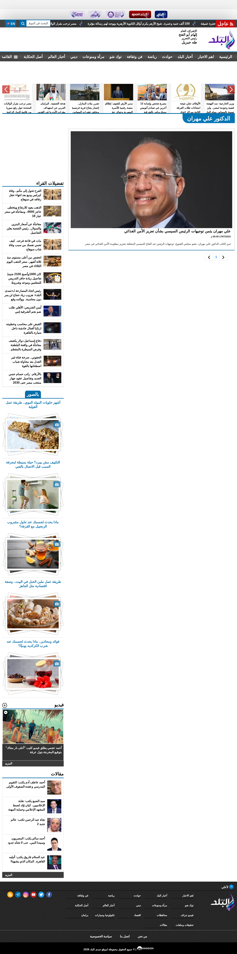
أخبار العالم (56, 57)
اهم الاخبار (206, 57)
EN (12, 23)
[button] (231, 89)
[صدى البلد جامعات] (115, 14)
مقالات (163, 924)
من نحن (142, 936)
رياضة (152, 57)
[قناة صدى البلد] (161, 14)
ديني (73, 57)
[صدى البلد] (221, 39)
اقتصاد (137, 915)
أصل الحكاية (33, 57)
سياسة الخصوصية (101, 936)
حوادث (167, 57)
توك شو (116, 57)
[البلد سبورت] (140, 14)
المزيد (8, 763)
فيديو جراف (187, 915)
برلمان (84, 915)
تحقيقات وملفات (184, 924)
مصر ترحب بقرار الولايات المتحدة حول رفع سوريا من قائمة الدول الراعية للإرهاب (88, 23)
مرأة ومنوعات (93, 57)
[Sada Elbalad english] (77, 14)
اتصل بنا (125, 936)
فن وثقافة (134, 57)
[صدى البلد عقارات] (95, 14)
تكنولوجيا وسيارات (105, 915)
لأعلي (225, 887)
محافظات (162, 915)
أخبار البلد (185, 57)
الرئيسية (225, 57)
